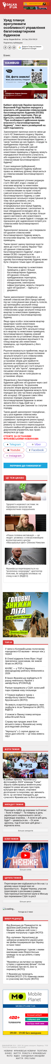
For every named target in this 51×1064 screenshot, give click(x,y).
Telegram (14, 444)
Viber (37, 444)
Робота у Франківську (34, 1053)
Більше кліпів (25, 870)
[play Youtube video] (25, 855)
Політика (42, 1051)
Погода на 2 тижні (25, 912)
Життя (17, 1053)
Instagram (15, 455)
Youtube (14, 450)
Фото (9, 1056)
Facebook (37, 450)
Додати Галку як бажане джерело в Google (31, 48)
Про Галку (30, 1058)
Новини (8, 1051)
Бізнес (7, 55)
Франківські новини (25, 1051)
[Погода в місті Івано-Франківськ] (25, 909)
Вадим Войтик (15, 39)
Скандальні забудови (32, 1056)
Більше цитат (25, 902)
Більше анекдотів (25, 831)
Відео (17, 1056)
